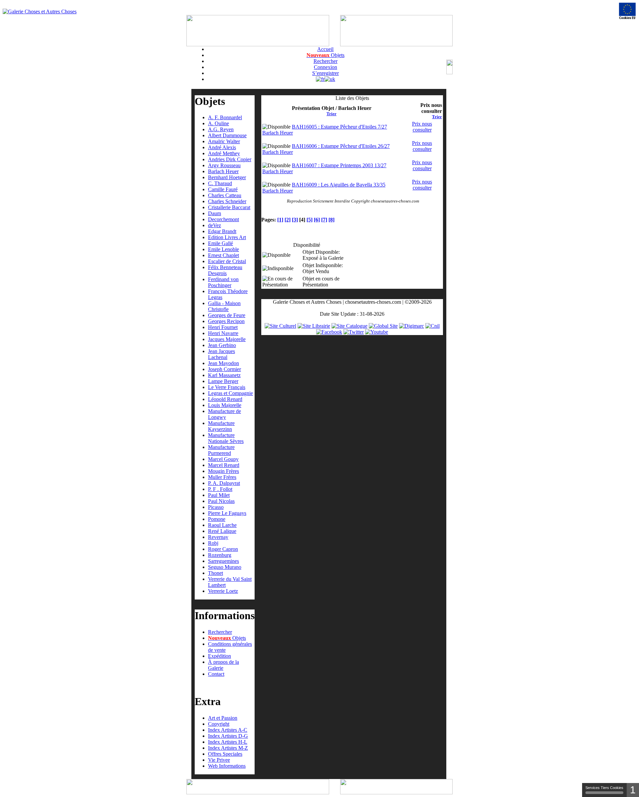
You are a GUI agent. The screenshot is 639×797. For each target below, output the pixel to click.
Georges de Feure (226, 315)
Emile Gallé (220, 243)
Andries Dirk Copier (229, 159)
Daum (214, 213)
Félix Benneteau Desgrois (225, 270)
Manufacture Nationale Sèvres (226, 438)
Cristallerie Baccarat (229, 207)
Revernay (218, 537)
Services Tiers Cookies (604, 788)
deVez (214, 225)
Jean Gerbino (222, 345)
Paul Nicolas (221, 501)
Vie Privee (219, 760)
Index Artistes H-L (227, 742)
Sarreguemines (223, 561)
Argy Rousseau (224, 165)
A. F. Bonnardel (225, 117)
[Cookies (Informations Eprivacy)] (627, 11)
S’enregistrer (325, 73)
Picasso (216, 507)
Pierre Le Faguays (227, 513)
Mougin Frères (223, 471)
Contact (216, 674)
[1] (280, 219)
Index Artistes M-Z (228, 748)
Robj (213, 543)
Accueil (325, 49)
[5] (310, 219)
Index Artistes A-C (227, 730)
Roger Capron (223, 549)
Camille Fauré (223, 189)
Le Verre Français (226, 387)
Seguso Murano (224, 567)
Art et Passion (222, 718)
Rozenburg (219, 555)
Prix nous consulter (422, 127)
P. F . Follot (220, 489)
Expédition (219, 656)
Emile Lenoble (223, 249)
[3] (295, 219)
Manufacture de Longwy (224, 414)
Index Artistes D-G (228, 736)
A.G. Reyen (221, 129)
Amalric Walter (224, 141)
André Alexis (222, 147)
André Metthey (224, 153)
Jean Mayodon (223, 363)
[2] (288, 219)
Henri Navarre (223, 333)
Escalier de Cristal (227, 261)
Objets (325, 55)
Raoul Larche (222, 525)
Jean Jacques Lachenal (221, 354)
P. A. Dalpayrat (224, 483)
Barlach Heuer (223, 171)
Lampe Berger (223, 381)
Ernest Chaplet (223, 255)
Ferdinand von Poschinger (223, 282)
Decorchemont (223, 219)
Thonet (215, 573)
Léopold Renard (225, 399)
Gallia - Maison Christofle (224, 306)
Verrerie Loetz (223, 591)
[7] (324, 219)
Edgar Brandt (222, 231)
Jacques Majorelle (227, 339)
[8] (331, 219)
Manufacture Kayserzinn (221, 426)
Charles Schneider (227, 201)
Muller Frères (222, 477)
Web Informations (227, 766)
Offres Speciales (225, 754)
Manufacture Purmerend (221, 450)
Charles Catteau (224, 195)
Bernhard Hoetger (227, 177)
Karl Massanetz (224, 375)
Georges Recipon (226, 321)
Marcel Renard (223, 465)
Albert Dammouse (227, 135)
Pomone (216, 519)
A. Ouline (218, 123)
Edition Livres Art (227, 237)
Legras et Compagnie (230, 393)
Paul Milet (219, 495)
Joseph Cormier (224, 369)
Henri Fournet (223, 327)
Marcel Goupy (223, 459)
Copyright (218, 724)
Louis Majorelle (224, 405)
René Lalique (222, 531)
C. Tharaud (220, 183)
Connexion (325, 67)
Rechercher (325, 61)
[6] (317, 219)
